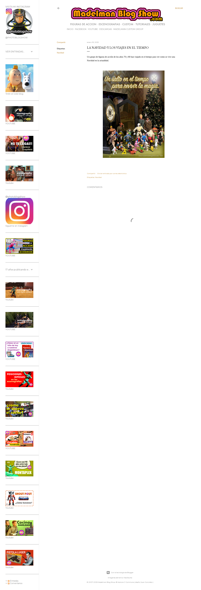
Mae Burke (128, 578)
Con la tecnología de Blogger (122, 572)
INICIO (70, 29)
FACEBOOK (80, 29)
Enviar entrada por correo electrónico (112, 173)
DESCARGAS (105, 29)
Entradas (13, 581)
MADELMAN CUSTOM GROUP (128, 29)
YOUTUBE (93, 29)
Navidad (60, 53)
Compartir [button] (61, 42)
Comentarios (15, 583)
